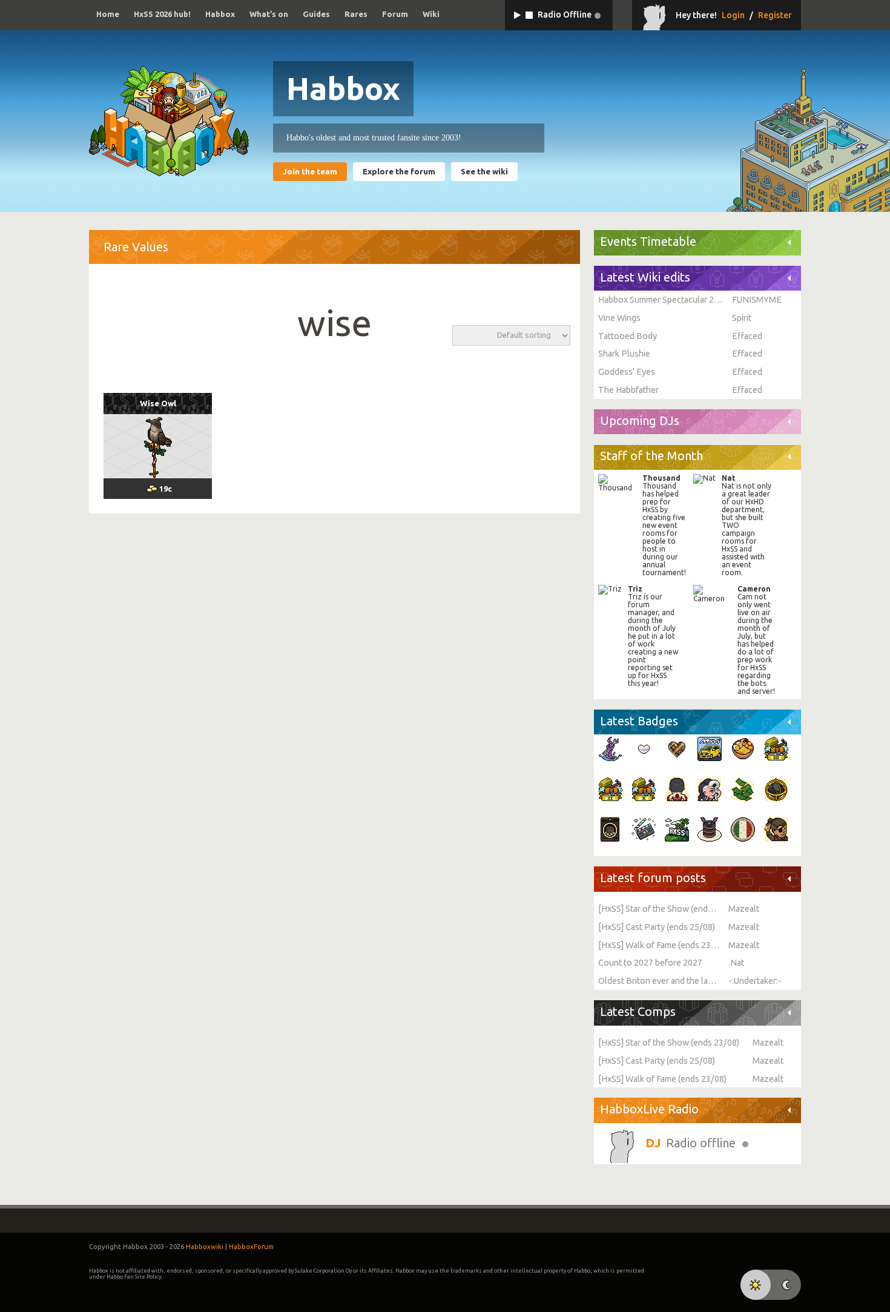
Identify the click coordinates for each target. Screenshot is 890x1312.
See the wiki (484, 171)
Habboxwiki (204, 1246)
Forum (395, 14)
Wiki (431, 14)
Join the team (310, 171)
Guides (316, 14)
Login (733, 15)
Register (775, 15)
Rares (356, 14)
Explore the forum (399, 171)
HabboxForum (251, 1246)
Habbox (220, 14)
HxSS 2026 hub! (162, 14)
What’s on (268, 14)
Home (107, 14)
